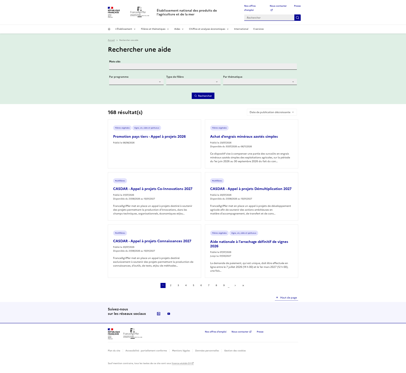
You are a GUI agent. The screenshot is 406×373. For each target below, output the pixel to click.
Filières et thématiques (153, 29)
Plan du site (114, 350)
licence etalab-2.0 (181, 363)
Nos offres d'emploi (215, 331)
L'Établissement (123, 29)
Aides (177, 29)
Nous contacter (240, 331)
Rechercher (297, 17)
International (241, 29)
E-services (258, 29)
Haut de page (288, 297)
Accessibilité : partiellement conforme (146, 350)
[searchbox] (113, 82)
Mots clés (114, 61)
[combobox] (136, 82)
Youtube (169, 314)
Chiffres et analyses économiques (207, 29)
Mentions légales (181, 350)
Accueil (109, 29)
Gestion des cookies (235, 350)
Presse (297, 6)
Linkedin (158, 314)
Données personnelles (207, 350)
